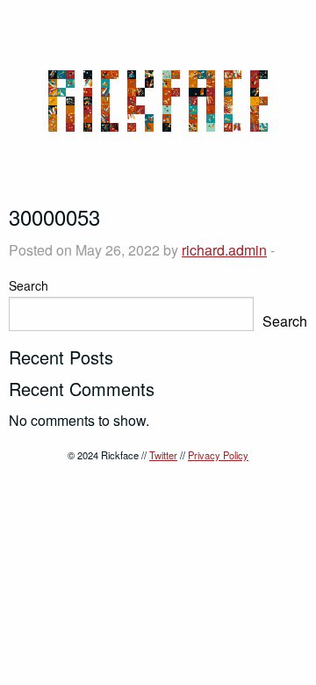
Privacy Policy (218, 455)
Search (28, 285)
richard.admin (224, 250)
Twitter (163, 455)
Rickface (158, 101)
